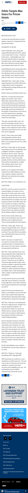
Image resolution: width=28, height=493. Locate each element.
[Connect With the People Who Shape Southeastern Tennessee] (14, 394)
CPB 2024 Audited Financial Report (11, 458)
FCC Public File (6, 452)
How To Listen (6, 448)
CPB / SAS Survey (7, 465)
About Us (5, 445)
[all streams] (26, 491)
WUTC (8, 442)
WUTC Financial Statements (10, 455)
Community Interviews (8, 468)
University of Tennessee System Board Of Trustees (13, 472)
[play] (2, 491)
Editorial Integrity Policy (8, 462)
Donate (23, 2)
